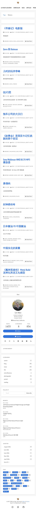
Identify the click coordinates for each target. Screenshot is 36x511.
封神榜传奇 (9, 204)
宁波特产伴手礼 (7, 413)
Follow (19, 331)
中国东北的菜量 (11, 248)
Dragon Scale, (14, 286)
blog (4, 408)
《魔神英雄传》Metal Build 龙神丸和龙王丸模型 (16, 271)
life (4, 422)
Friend (15, 84)
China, (15, 41)
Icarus (27, 501)
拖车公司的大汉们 (13, 114)
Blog (23, 8)
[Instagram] (9, 341)
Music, (15, 175)
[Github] (5, 341)
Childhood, (16, 62)
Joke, (17, 151)
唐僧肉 (6, 183)
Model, (16, 285)
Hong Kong (20, 41)
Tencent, (15, 104)
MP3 (22, 175)
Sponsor (18, 336)
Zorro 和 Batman (10, 49)
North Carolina (7, 128)
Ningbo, (9, 240)
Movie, (11, 41)
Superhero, (11, 63)
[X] (14, 341)
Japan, (6, 238)
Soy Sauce (14, 240)
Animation (6, 218)
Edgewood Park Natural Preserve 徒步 (13, 421)
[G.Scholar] (26, 341)
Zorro (16, 63)
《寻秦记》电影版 (13, 28)
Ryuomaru (6, 288)
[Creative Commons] (12, 507)
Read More (29, 41)
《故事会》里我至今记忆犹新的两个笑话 (17, 137)
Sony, (19, 175)
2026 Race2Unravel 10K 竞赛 (10, 435)
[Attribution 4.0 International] (18, 507)
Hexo (24, 501)
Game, (6, 104)
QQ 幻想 (7, 92)
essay (13, 32)
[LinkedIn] (18, 341)
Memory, (6, 41)
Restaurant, (7, 260)
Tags (4, 15)
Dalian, (5, 262)
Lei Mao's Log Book (6, 8)
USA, (15, 126)
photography (7, 429)
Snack (18, 196)
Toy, (19, 285)
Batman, (5, 63)
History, (10, 104)
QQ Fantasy (8, 106)
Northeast (10, 262)
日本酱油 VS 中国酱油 (14, 226)
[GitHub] (23, 507)
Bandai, (11, 285)
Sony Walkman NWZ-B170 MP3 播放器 (16, 161)
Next (18, 294)
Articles (28, 8)
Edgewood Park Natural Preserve (11, 428)
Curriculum (16, 8)
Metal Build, (6, 286)
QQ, (4, 106)
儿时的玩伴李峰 (11, 71)
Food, (4, 240)
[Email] (22, 341)
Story (21, 151)
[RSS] (31, 341)
